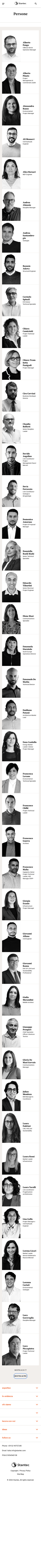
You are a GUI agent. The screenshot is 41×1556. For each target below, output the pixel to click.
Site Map (20, 1474)
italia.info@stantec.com (16, 1451)
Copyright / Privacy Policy (21, 1471)
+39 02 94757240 (15, 1446)
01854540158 (11, 1455)
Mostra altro (20, 1376)
